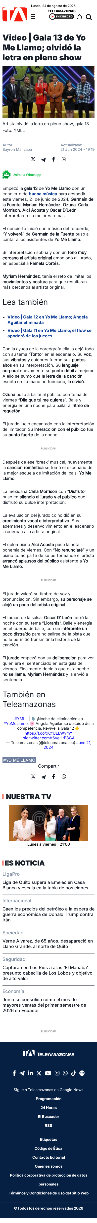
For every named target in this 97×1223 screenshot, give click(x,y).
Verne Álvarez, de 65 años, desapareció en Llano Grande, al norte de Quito (47, 943)
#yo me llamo (19, 760)
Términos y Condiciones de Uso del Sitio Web (49, 1193)
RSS (48, 1125)
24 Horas (49, 1107)
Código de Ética (48, 1148)
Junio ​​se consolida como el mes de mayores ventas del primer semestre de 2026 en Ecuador (44, 1005)
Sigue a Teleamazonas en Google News (48, 1089)
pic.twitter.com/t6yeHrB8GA (49, 737)
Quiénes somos (48, 1166)
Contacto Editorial (48, 1157)
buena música (43, 193)
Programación (48, 1098)
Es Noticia (25, 863)
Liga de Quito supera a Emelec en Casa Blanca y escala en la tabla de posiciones (45, 885)
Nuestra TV (28, 796)
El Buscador (48, 1116)
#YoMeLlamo (15, 723)
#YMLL (21, 718)
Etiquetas (48, 1139)
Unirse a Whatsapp (26, 175)
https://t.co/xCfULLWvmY (48, 733)
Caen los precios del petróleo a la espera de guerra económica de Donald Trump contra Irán (48, 914)
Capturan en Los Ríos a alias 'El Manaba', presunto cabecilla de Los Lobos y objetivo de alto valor (47, 973)
